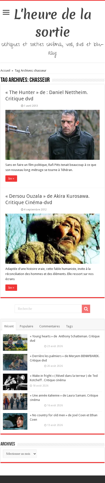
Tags (69, 326)
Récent (9, 326)
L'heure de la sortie (52, 23)
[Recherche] (86, 309)
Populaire (26, 326)
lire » (11, 178)
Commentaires (49, 326)
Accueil (5, 70)
